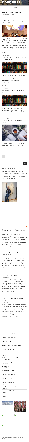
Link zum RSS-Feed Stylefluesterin (14, 227)
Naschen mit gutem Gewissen (9, 370)
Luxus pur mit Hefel (6, 366)
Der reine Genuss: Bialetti (8, 382)
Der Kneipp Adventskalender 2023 (10, 357)
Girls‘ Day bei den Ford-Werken (9, 395)
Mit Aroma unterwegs (7, 378)
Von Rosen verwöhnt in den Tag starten (11, 345)
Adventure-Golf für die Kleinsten (10, 390)
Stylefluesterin (11, 2)
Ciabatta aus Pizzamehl (10, 275)
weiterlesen (5, 52)
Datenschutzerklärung (7, 437)
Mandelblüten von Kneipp (8, 349)
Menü (15, 7)
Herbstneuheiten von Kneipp (12, 253)
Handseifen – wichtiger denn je (9, 362)
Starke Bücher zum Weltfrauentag (13, 230)
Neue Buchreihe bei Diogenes (9, 353)
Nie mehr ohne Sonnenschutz (9, 386)
